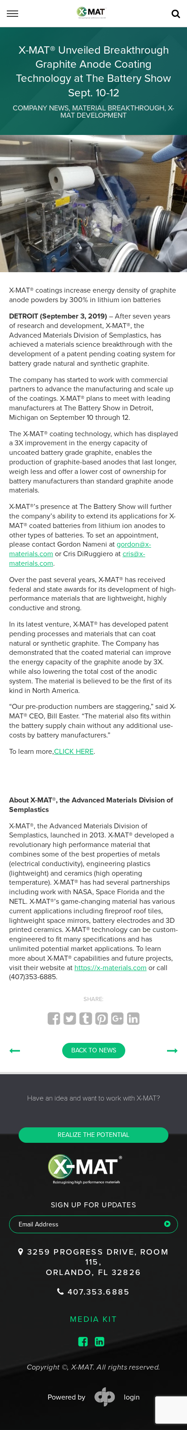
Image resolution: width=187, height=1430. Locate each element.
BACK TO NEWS (93, 1050)
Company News (41, 108)
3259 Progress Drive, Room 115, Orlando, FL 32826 (96, 1262)
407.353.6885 (97, 1292)
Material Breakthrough (118, 108)
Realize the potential (93, 1135)
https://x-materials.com (110, 967)
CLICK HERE (74, 751)
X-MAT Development (117, 112)
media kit (93, 1318)
